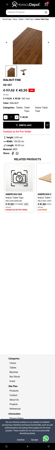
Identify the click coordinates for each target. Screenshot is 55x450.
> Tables (20, 19)
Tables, (19, 107)
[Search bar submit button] (46, 12)
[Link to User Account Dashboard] (27, 446)
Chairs (13, 363)
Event (12, 381)
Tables (13, 367)
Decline (20, 439)
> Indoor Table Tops (41, 19)
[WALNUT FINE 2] (23, 71)
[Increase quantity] (17, 117)
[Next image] (43, 42)
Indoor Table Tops (41, 109)
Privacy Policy (17, 418)
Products (14, 390)
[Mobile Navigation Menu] (7, 4)
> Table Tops (28, 19)
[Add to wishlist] (47, 125)
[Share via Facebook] (12, 153)
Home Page (7, 19)
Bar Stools (15, 376)
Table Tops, (27, 109)
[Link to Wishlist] (48, 446)
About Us (14, 399)
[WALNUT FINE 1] (11, 71)
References (15, 408)
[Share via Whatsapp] (17, 153)
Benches (14, 372)
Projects (14, 404)
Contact (13, 395)
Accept (34, 439)
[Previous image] (12, 42)
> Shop (14, 19)
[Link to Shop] (6, 446)
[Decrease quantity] (6, 117)
